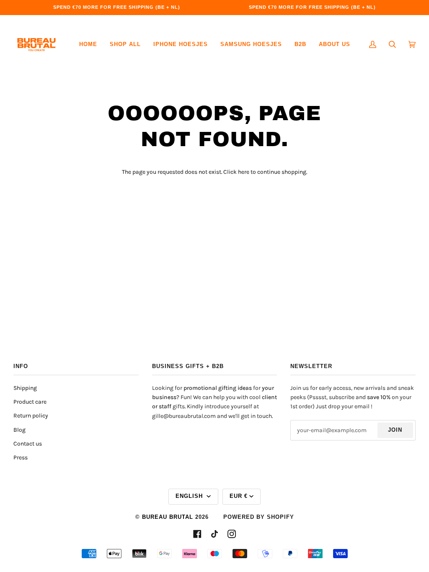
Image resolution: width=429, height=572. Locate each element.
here (243, 171)
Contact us (27, 443)
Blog (19, 429)
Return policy (30, 415)
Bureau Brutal (167, 517)
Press (20, 457)
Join (395, 430)
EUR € (239, 496)
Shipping (25, 388)
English (190, 496)
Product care (30, 401)
